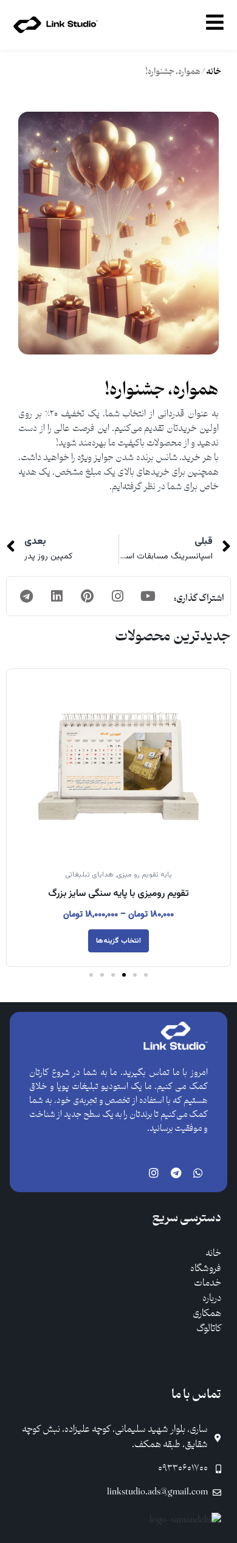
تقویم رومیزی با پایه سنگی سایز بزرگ (118, 893)
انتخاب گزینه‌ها (118, 940)
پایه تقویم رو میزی (144, 874)
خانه (213, 72)
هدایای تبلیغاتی (89, 874)
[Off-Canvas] (215, 22)
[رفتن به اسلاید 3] (124, 975)
